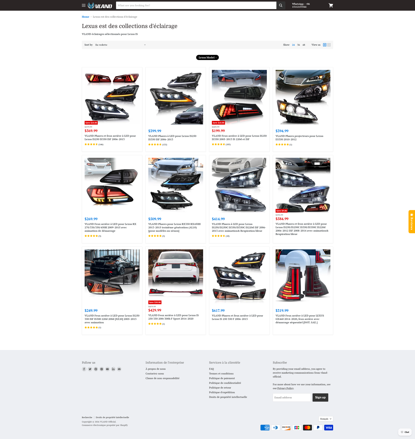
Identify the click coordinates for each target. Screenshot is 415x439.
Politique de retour (220, 387)
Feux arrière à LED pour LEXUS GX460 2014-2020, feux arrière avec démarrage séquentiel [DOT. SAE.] (300, 319)
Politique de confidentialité (225, 382)
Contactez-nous (155, 373)
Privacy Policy (285, 388)
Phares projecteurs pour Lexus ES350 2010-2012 (299, 137)
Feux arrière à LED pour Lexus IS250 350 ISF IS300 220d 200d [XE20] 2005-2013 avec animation (112, 319)
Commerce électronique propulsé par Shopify (105, 425)
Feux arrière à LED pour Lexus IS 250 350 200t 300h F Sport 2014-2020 (173, 316)
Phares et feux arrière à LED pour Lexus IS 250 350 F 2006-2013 (237, 317)
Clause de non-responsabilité (162, 378)
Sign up (320, 397)
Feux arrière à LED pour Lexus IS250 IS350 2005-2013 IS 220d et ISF (239, 137)
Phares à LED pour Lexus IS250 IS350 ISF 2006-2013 (172, 137)
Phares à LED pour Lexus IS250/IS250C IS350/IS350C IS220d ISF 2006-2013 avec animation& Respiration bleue (239, 227)
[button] (208, 57)
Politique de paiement (222, 378)
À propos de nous (156, 368)
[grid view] (324, 44)
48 (303, 44)
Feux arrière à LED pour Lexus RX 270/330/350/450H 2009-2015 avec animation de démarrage (110, 227)
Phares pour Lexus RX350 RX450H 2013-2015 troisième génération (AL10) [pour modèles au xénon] (174, 227)
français (324, 418)
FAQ (211, 368)
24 (293, 44)
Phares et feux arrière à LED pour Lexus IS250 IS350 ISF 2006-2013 (110, 137)
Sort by (88, 44)
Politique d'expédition (222, 392)
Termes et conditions (221, 373)
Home (85, 16)
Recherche (87, 417)
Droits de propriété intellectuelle (228, 397)
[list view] (329, 44)
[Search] (280, 5)
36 (298, 44)
